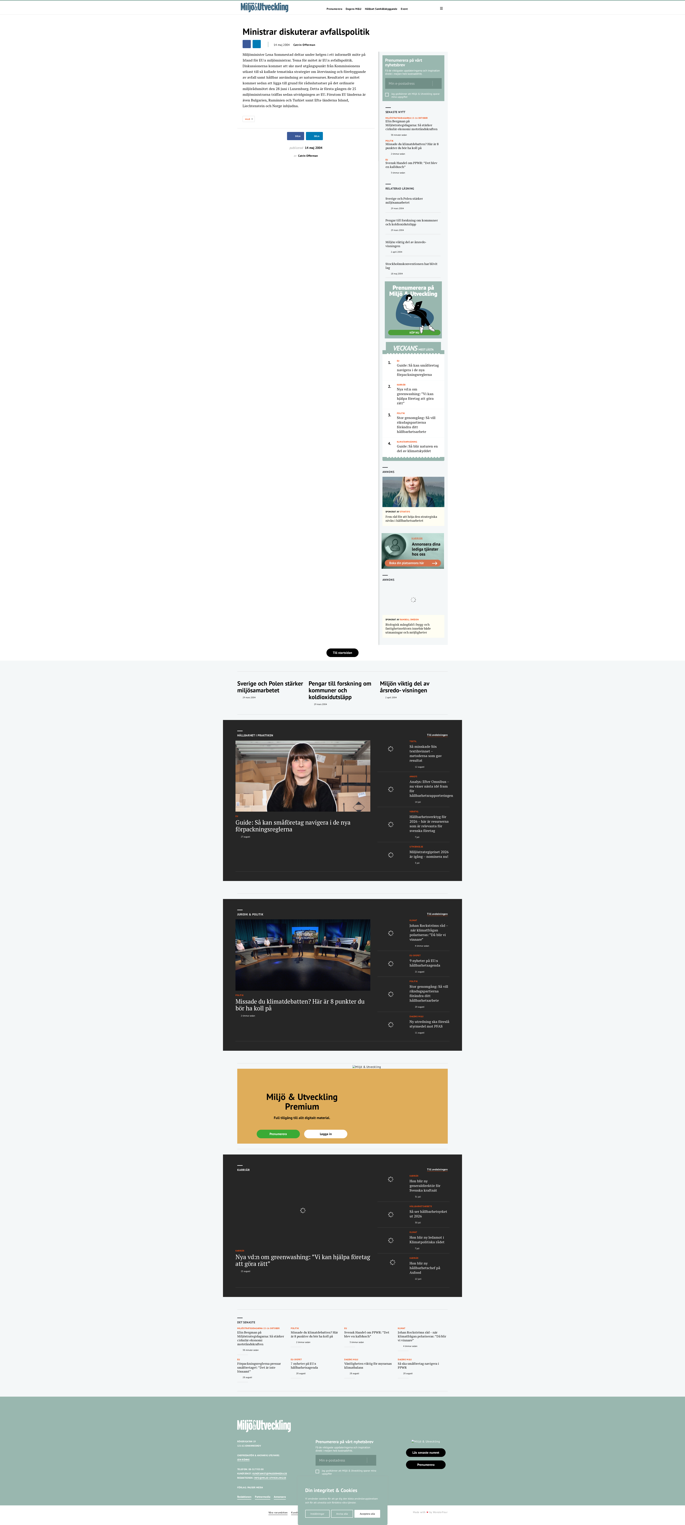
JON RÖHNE (243, 1459)
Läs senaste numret (425, 1452)
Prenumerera (334, 9)
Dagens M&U (353, 9)
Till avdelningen (437, 735)
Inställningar (317, 1513)
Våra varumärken (278, 1512)
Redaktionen (244, 1496)
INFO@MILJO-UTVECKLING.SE (270, 1477)
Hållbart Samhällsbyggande (381, 9)
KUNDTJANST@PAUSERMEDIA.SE (269, 1473)
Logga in (326, 1134)
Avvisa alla (342, 1513)
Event (404, 9)
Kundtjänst (297, 1512)
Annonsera (280, 1496)
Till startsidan (342, 653)
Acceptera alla (367, 1513)
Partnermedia (262, 1496)
